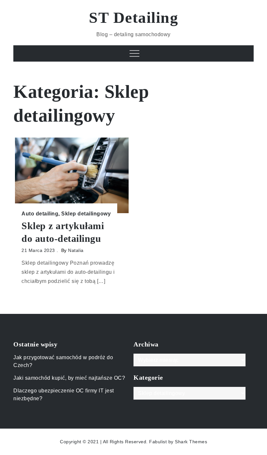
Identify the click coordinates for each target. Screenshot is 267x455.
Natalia (76, 250)
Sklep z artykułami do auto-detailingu (62, 232)
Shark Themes (191, 441)
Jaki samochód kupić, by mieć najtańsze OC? (69, 378)
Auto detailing (39, 213)
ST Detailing (133, 17)
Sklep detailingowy (86, 213)
